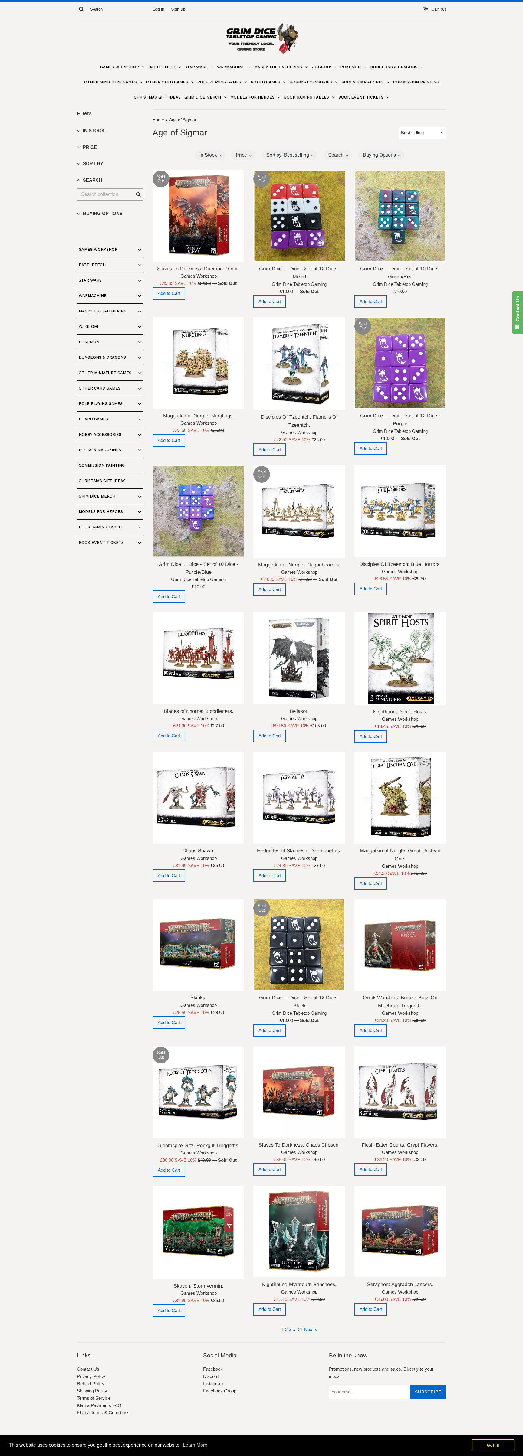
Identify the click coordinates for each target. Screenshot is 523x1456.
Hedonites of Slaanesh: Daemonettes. (299, 850)
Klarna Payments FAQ (99, 1405)
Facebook (213, 1369)
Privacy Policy (91, 1376)
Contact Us (88, 1369)
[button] (210, 155)
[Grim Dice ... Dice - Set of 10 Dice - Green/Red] (400, 215)
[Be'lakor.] (299, 658)
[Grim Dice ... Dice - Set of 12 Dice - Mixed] (299, 215)
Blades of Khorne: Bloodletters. (198, 711)
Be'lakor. (299, 711)
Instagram (213, 1383)
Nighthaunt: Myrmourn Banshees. (299, 1284)
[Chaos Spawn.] (198, 798)
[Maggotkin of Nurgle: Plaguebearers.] (299, 511)
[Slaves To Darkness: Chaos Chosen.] (299, 1092)
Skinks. (198, 997)
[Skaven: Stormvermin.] (198, 1232)
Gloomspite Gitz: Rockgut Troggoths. (198, 1145)
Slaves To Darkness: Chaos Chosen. (299, 1144)
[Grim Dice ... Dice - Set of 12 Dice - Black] (299, 945)
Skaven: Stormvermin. (198, 1285)
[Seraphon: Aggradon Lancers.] (400, 1231)
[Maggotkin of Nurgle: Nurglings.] (198, 363)
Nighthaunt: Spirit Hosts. (400, 711)
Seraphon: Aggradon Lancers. (400, 1284)
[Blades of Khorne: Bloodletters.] (198, 658)
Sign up (178, 9)
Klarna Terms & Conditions (103, 1412)
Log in (158, 9)
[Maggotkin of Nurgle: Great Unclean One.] (400, 798)
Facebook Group (219, 1390)
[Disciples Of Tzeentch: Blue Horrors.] (400, 511)
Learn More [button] (195, 1445)
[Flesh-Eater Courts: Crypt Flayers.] (400, 1092)
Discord (211, 1376)
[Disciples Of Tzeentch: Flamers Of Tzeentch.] (299, 363)
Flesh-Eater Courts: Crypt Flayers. (400, 1144)
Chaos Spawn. (198, 850)
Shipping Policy (92, 1390)
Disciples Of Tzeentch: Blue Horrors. (400, 564)
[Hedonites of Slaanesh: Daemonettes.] (299, 798)
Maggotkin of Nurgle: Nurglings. (198, 415)
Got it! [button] (493, 1445)
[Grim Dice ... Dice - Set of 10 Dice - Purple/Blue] (198, 511)
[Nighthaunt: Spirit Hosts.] (400, 658)
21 (300, 1329)
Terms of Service (93, 1398)
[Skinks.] (198, 945)
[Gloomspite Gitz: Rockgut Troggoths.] (198, 1092)
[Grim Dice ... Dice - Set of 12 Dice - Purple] (400, 363)
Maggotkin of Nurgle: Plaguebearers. (299, 564)
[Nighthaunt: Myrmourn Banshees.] (299, 1231)
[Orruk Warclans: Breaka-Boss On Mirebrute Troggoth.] (400, 945)
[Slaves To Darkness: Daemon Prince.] (198, 215)
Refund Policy (90, 1383)
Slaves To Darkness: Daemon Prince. (198, 268)
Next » (310, 1329)
